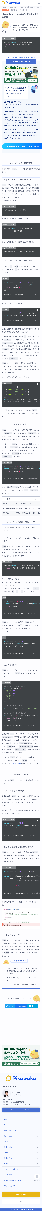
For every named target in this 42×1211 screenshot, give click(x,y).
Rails (5, 1125)
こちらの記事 (16, 763)
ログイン (21, 1201)
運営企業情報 (8, 1175)
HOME (4, 7)
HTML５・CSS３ (10, 1130)
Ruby (6, 1119)
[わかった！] (37, 1176)
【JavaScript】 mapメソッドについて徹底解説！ (30, 7)
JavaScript (12, 7)
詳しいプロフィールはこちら (21, 1110)
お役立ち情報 (8, 1147)
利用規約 (7, 1164)
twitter (11, 1006)
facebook (22, 1006)
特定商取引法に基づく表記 (13, 1180)
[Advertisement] (21, 1028)
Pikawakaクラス (10, 1186)
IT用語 (6, 1142)
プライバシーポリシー (12, 1169)
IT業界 (6, 1153)
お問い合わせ (8, 1158)
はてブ (33, 1006)
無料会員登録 (21, 1195)
